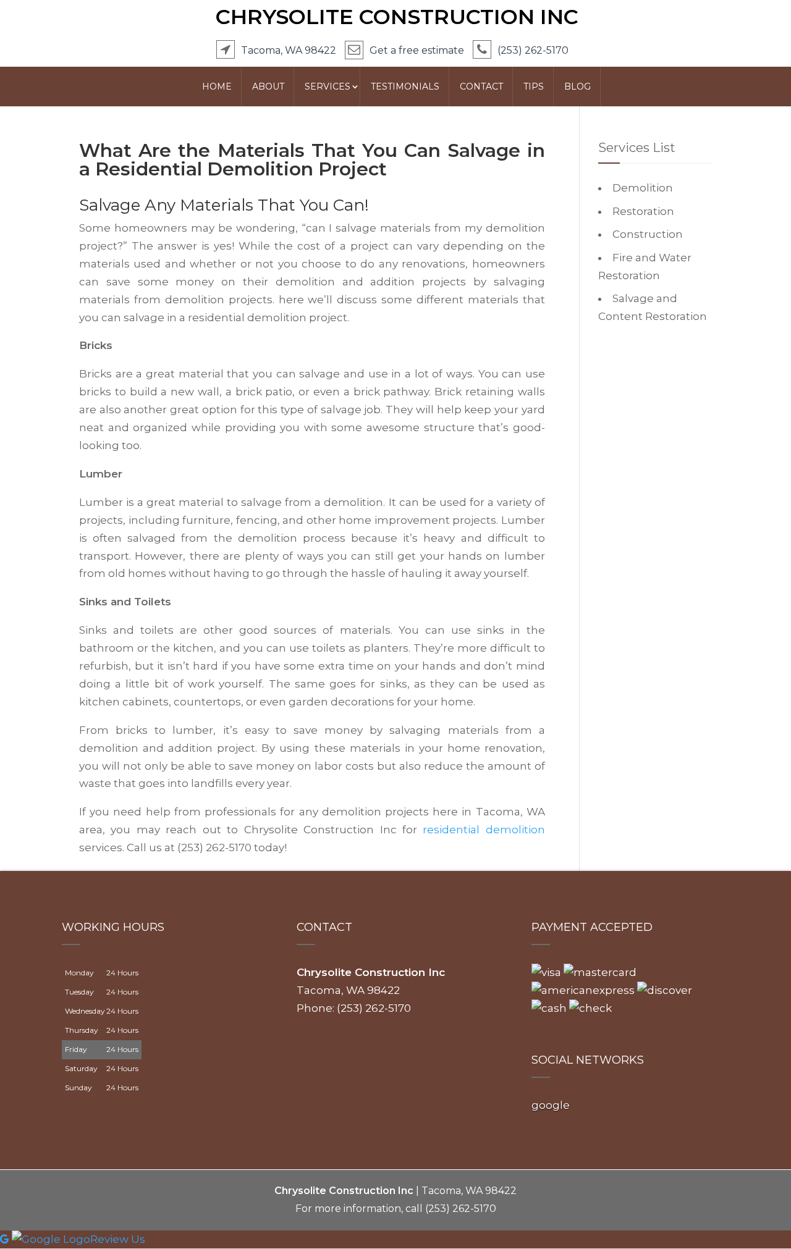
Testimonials (405, 86)
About (268, 86)
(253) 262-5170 (533, 50)
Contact (481, 86)
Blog (577, 86)
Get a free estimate (417, 50)
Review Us (117, 1239)
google (550, 1105)
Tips (533, 86)
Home (217, 86)
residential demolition (483, 829)
